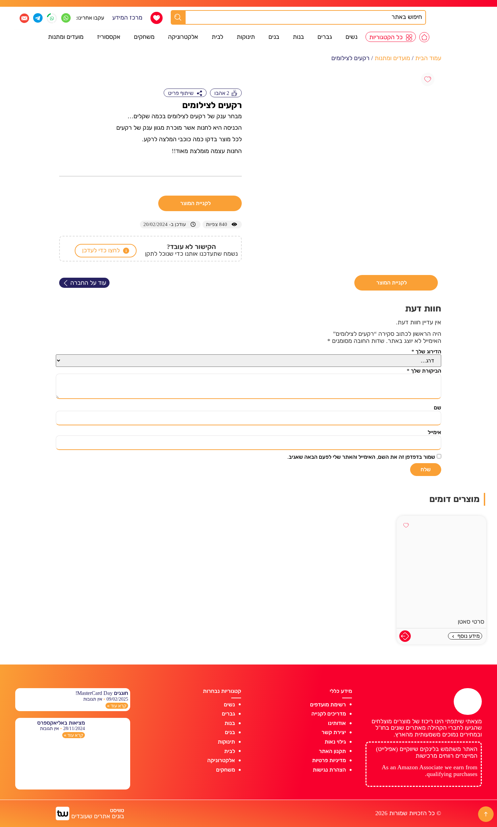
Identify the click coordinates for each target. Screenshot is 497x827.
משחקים (144, 36)
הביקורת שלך (424, 371)
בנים (273, 36)
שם (437, 407)
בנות (298, 36)
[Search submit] (178, 17)
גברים (324, 36)
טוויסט (117, 810)
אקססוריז (108, 36)
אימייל (434, 432)
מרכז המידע (127, 17)
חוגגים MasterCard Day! (101, 693)
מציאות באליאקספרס (61, 723)
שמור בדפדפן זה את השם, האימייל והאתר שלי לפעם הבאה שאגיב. (361, 457)
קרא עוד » (116, 706)
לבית (217, 36)
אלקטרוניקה (183, 36)
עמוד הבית (428, 58)
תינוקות (246, 36)
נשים (351, 36)
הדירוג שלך (426, 351)
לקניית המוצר (196, 203)
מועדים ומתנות (66, 36)
